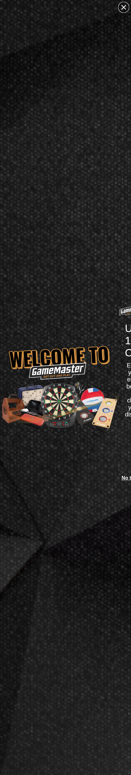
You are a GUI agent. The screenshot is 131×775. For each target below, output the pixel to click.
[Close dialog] (124, 7)
